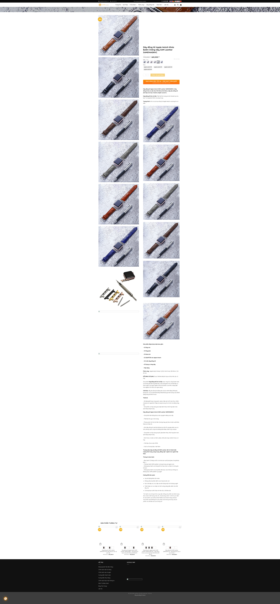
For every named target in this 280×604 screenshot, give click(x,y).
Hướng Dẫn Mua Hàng (104, 578)
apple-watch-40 (158, 67)
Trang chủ (100, 9)
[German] (174, 1)
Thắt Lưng (141, 4)
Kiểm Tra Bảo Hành (103, 583)
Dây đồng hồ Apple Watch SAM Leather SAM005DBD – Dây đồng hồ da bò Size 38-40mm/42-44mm (129, 552)
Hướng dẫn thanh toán (104, 575)
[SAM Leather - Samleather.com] (105, 5)
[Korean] (179, 1)
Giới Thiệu (125, 4)
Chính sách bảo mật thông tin (106, 580)
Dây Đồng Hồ (150, 4)
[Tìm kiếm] (177, 4)
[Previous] (98, 542)
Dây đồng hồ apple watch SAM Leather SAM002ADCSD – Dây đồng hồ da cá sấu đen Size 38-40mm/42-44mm (151, 552)
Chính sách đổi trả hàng (104, 569)
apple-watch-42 (168, 67)
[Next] (181, 542)
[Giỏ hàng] (181, 4)
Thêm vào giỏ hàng (157, 75)
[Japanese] (177, 1)
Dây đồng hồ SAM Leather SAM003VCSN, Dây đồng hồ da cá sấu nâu (108, 552)
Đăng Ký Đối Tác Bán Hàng (105, 567)
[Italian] (175, 1)
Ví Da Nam (133, 4)
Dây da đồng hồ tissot (140, 595)
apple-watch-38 (148, 67)
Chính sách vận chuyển (104, 572)
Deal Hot (159, 4)
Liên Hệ (166, 4)
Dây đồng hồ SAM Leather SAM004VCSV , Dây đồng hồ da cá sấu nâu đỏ (171, 552)
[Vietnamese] (181, 1)
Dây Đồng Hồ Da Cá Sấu (115, 9)
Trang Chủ (118, 4)
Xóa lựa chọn (177, 59)
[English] (170, 1)
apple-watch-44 (148, 69)
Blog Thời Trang (102, 586)
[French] (172, 1)
